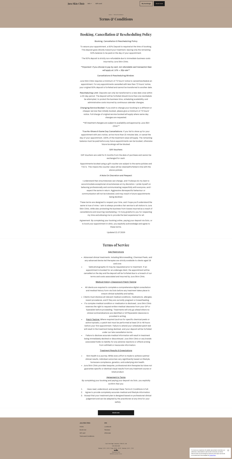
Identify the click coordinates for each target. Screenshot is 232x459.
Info (89, 3)
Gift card (98, 3)
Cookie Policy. (212, 455)
